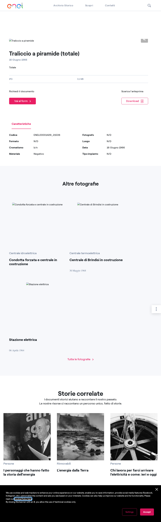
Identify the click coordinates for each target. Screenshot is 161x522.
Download (133, 101)
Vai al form (21, 101)
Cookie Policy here (23, 499)
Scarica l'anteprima (132, 91)
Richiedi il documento (21, 91)
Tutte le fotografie (79, 359)
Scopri (89, 5)
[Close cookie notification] (157, 489)
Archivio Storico (63, 5)
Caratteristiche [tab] (21, 124)
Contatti (110, 5)
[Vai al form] (23, 96)
